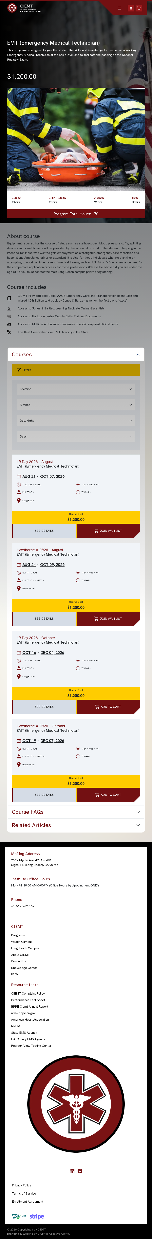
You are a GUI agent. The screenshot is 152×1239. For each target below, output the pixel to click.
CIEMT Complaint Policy (28, 993)
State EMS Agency (24, 1032)
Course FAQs (28, 811)
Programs (18, 935)
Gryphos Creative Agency (54, 1233)
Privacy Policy (21, 1185)
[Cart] (138, 8)
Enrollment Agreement (27, 1201)
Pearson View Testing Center (31, 1046)
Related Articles (31, 825)
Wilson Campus (21, 942)
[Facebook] (80, 1170)
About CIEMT (20, 955)
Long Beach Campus (25, 948)
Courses (22, 354)
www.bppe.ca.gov (23, 1013)
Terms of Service (24, 1193)
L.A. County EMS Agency (28, 1039)
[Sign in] (131, 8)
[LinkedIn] (72, 1170)
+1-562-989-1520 (23, 906)
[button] (119, 8)
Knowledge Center (24, 968)
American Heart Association (30, 1019)
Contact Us (18, 961)
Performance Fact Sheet (28, 1000)
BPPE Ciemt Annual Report (29, 1006)
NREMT (16, 1026)
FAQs (15, 974)
